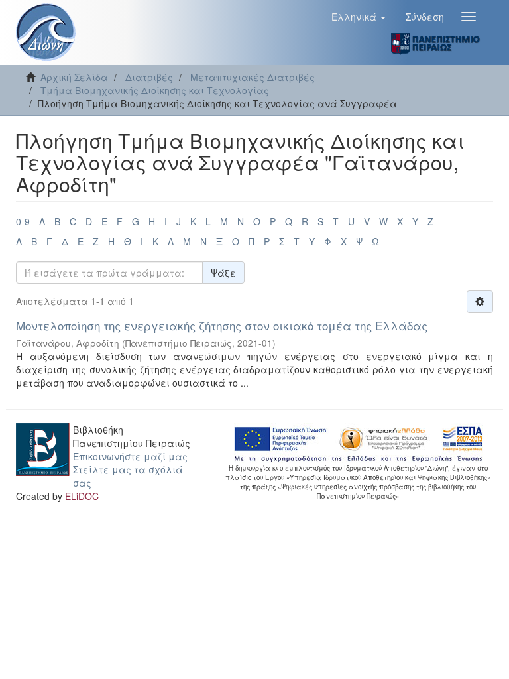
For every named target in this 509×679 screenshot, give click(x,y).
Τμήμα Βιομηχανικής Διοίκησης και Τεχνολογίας (154, 90)
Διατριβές (149, 77)
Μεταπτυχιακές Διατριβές (252, 77)
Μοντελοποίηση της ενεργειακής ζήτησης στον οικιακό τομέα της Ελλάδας (221, 325)
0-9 (23, 221)
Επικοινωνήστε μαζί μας (130, 456)
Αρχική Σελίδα (74, 77)
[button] (358, 16)
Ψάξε (223, 272)
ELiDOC (82, 496)
